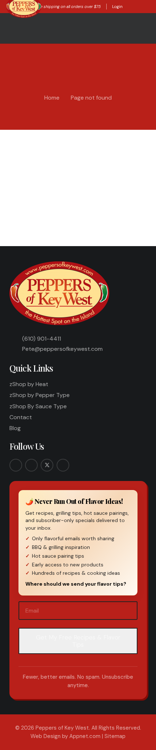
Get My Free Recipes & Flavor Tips (78, 641)
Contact (20, 417)
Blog (15, 428)
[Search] (138, 200)
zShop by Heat (28, 384)
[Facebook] (15, 465)
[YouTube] (63, 465)
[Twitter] (47, 465)
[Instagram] (31, 465)
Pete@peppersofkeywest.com (62, 349)
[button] (129, 6)
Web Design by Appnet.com (65, 736)
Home (51, 97)
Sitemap (115, 736)
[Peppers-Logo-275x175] (60, 293)
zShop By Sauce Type (38, 406)
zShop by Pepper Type (39, 395)
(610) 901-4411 (41, 338)
